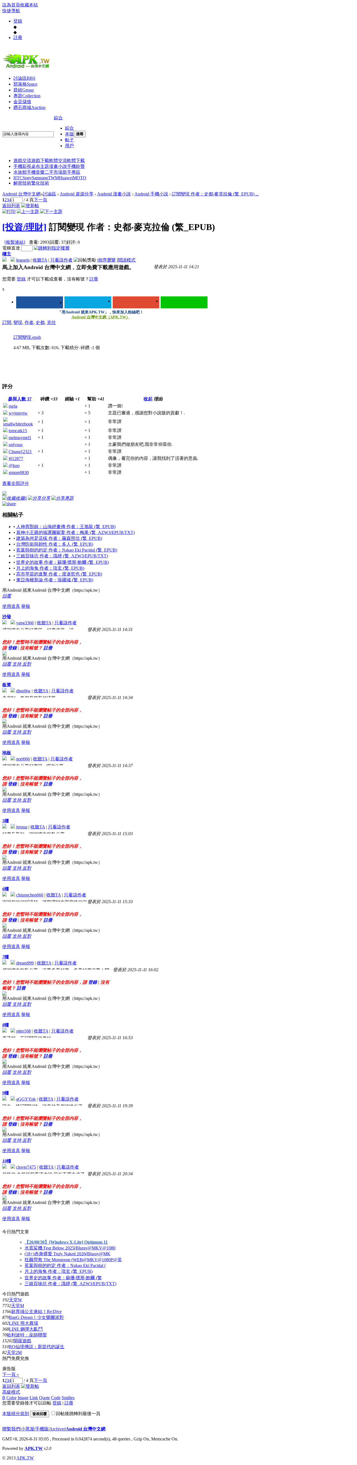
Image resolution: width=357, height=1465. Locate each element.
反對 (26, 664)
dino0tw (23, 690)
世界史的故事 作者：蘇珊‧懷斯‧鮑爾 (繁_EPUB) (62, 562)
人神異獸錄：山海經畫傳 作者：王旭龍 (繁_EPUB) (65, 526)
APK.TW (34, 1448)
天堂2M (14, 1352)
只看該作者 (61, 260)
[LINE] (184, 302)
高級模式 (11, 1392)
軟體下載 (76, 160)
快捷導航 (11, 10)
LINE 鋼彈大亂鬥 (26, 1329)
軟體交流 (58, 160)
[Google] (136, 302)
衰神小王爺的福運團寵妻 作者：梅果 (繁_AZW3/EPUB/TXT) (75, 532)
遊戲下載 (40, 160)
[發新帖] (30, 205)
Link (34, 1397)
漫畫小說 (58, 166)
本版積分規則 (15, 1413)
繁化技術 (40, 183)
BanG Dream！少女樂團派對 (36, 1317)
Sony (27, 177)
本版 (69, 134)
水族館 (20, 172)
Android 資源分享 (76, 194)
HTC (18, 177)
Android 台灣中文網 (21, 194)
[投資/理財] (24, 227)
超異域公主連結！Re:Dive (36, 1311)
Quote (44, 1397)
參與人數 (20, 399)
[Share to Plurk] (9, 503)
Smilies (68, 1397)
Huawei (66, 177)
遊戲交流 (22, 160)
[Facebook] (39, 302)
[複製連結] (14, 242)
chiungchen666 (29, 895)
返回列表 (11, 205)
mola (13, 406)
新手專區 (71, 172)
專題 (26, 95)
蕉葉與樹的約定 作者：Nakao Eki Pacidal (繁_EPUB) (66, 550)
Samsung (40, 177)
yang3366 (25, 622)
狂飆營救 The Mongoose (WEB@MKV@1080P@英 (73, 1259)
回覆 (6, 596)
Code (56, 1397)
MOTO (79, 177)
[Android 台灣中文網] (27, 67)
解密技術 (22, 183)
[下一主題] (51, 211)
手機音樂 (36, 172)
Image (23, 1397)
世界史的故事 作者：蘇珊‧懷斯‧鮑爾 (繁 (63, 1277)
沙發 (6, 616)
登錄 (17, 21)
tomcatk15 (18, 430)
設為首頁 (11, 5)
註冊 (17, 37)
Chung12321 (20, 451)
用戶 (69, 145)
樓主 (6, 254)
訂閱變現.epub (27, 337)
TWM (53, 177)
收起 (148, 399)
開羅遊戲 (22, 1340)
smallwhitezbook (18, 424)
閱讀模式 (127, 260)
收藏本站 (29, 5)
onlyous (16, 444)
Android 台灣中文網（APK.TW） (100, 317)
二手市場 (53, 172)
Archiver (57, 1429)
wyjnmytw (18, 413)
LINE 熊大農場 (23, 1323)
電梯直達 (11, 248)
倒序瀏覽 (107, 260)
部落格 (25, 84)
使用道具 (11, 606)
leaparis (23, 260)
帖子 (69, 139)
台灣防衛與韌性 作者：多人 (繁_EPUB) (54, 544)
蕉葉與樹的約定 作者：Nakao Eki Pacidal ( (65, 1265)
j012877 (16, 458)
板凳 (6, 684)
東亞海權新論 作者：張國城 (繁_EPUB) (54, 579)
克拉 (51, 322)
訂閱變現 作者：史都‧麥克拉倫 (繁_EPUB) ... (215, 194)
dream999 (25, 963)
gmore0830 (19, 472)
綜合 (58, 117)
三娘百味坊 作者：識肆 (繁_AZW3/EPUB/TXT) (62, 555)
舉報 (25, 606)
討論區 (24, 78)
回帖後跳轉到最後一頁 (78, 1413)
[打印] (9, 211)
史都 (40, 322)
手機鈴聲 (76, 166)
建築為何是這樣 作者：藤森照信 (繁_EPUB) (59, 538)
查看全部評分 (15, 483)
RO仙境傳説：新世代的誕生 (36, 1346)
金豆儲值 (22, 101)
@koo (14, 465)
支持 (17, 664)
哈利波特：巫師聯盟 (27, 1335)
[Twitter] (87, 302)
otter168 (23, 1031)
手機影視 (22, 166)
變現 (17, 322)
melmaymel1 (20, 437)
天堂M (17, 1305)
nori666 (23, 758)
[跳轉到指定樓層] (51, 248)
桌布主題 (40, 166)
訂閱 (6, 322)
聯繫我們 (11, 1429)
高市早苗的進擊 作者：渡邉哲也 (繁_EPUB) (59, 574)
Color (11, 1397)
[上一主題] (28, 211)
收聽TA (40, 260)
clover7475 (26, 1167)
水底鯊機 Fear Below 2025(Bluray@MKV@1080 (70, 1248)
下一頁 (40, 199)
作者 (29, 322)
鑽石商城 (29, 107)
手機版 (42, 1429)
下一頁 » (10, 1374)
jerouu (21, 827)
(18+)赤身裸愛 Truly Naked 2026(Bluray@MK (67, 1253)
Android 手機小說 (151, 194)
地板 (6, 752)
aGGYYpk (26, 1099)
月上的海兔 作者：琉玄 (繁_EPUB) (50, 568)
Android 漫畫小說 (114, 194)
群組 (23, 90)
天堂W (15, 1299)
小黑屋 (27, 1429)
